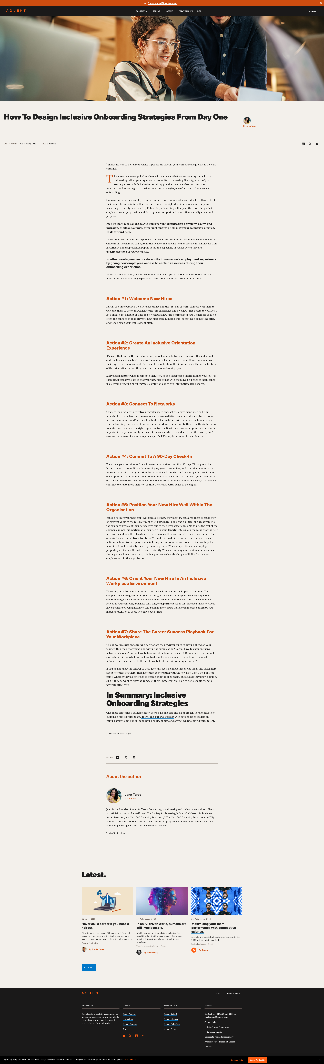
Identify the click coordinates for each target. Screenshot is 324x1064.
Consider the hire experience (154, 310)
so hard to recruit (196, 274)
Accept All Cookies (258, 1060)
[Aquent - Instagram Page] (143, 1036)
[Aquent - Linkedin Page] (136, 1036)
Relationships (186, 11)
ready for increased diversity (191, 603)
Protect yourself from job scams (162, 3)
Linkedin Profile (115, 833)
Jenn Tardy (251, 125)
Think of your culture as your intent (127, 591)
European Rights (214, 1031)
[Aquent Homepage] (16, 11)
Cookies (208, 1046)
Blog (199, 11)
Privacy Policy (211, 1021)
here (127, 232)
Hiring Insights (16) (121, 734)
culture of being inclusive (129, 607)
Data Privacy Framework (218, 1027)
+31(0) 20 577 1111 (224, 1013)
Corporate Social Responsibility (219, 1036)
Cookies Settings (238, 1060)
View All (89, 968)
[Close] (320, 3)
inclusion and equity (203, 239)
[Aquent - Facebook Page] (124, 1036)
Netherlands (233, 994)
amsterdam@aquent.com (216, 1017)
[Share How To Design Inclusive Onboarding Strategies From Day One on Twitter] (310, 144)
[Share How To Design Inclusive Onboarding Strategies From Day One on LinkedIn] (303, 144)
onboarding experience (139, 239)
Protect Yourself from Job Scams (220, 1041)
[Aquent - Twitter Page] (130, 1036)
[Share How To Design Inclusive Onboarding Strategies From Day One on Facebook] (317, 144)
